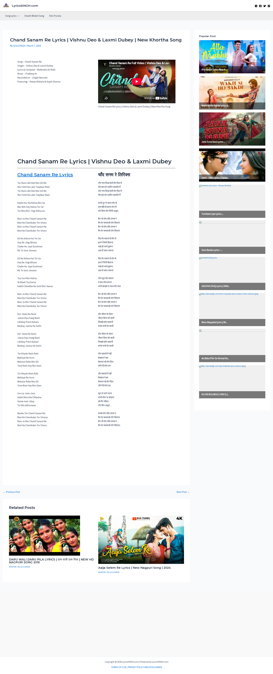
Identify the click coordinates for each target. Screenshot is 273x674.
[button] (18, 16)
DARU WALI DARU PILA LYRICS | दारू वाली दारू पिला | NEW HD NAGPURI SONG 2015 (51, 561)
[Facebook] (260, 6)
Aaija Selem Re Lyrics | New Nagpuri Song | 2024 (134, 567)
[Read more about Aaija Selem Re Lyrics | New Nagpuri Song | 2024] (141, 539)
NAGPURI (12, 566)
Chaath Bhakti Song (34, 15)
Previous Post (11, 492)
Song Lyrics (11, 15)
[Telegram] (256, 6)
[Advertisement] (96, 134)
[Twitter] (264, 6)
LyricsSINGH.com (25, 5)
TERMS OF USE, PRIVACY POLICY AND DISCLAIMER (136, 667)
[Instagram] (269, 6)
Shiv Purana (55, 15)
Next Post (183, 492)
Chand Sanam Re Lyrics (45, 174)
